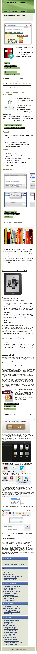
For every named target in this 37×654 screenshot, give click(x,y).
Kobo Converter (9, 598)
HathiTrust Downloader (11, 629)
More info (7, 63)
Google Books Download (11, 644)
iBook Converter (9, 622)
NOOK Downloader (10, 630)
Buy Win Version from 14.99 (12, 74)
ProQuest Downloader (11, 635)
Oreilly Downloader (10, 624)
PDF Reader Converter (11, 634)
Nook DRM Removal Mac (14, 15)
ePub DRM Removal (10, 588)
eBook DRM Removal (16, 3)
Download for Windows (13, 214)
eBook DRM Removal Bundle (13, 586)
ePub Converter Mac (10, 579)
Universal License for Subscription (14, 564)
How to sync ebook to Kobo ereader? (14, 271)
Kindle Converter (9, 572)
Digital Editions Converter (12, 591)
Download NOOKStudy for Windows (15, 127)
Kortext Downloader (10, 627)
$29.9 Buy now (9, 409)
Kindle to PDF (8, 613)
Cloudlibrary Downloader (11, 641)
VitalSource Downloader (11, 620)
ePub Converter (9, 574)
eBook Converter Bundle (11, 571)
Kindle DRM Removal (10, 593)
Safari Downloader (9, 625)
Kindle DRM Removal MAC (12, 612)
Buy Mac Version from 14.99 (12, 67)
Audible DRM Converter (11, 596)
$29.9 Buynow (8, 216)
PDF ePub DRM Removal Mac (13, 608)
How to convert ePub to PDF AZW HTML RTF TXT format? (17, 534)
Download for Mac (11, 65)
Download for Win (11, 72)
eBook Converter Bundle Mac (13, 576)
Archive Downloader (10, 637)
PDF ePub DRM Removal (11, 590)
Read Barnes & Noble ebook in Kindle (17, 142)
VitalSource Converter (10, 632)
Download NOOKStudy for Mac (13, 125)
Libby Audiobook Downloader (13, 642)
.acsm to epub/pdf (8, 355)
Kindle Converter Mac (10, 578)
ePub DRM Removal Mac (11, 610)
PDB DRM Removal (10, 600)
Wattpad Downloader (10, 639)
